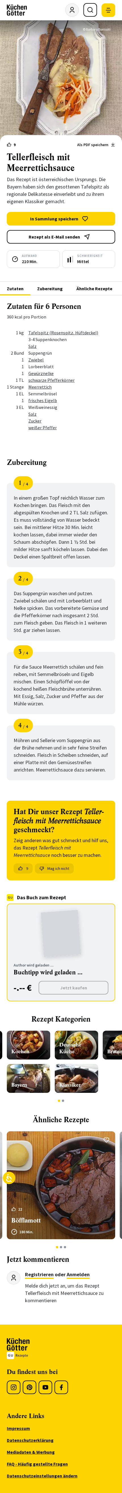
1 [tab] (59, 1101)
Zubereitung (50, 288)
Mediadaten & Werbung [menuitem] (31, 1452)
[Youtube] (45, 1387)
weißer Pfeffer (42, 427)
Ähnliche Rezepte (94, 288)
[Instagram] (13, 1387)
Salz (32, 346)
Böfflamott (26, 1220)
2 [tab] (63, 1101)
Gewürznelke (41, 373)
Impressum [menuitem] (18, 1428)
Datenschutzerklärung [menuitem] (30, 1440)
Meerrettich (40, 387)
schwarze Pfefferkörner (51, 380)
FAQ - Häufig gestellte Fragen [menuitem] (37, 1464)
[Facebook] (61, 1387)
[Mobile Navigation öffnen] (108, 10)
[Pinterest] (29, 1387)
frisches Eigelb (42, 400)
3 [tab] (65, 1247)
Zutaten (15, 288)
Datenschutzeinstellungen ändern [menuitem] (42, 1476)
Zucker (34, 421)
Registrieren (39, 1274)
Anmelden (78, 1274)
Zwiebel (36, 360)
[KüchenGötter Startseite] (16, 10)
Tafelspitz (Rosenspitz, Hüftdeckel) (63, 332)
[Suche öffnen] (90, 10)
